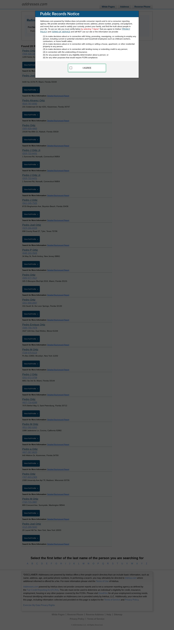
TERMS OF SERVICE (61, 32)
